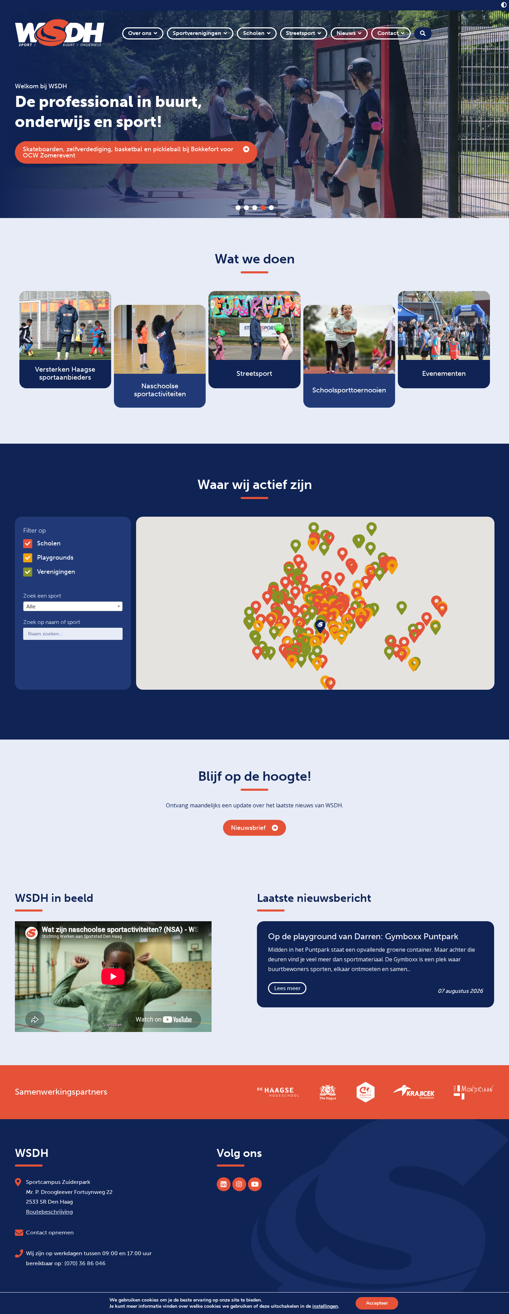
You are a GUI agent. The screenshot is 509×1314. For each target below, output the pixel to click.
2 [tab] (246, 207)
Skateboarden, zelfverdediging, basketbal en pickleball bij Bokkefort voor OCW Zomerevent (128, 152)
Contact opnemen (50, 1232)
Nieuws (346, 33)
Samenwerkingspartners (61, 1092)
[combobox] (73, 606)
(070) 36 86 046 (85, 1263)
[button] (341, 610)
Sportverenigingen (197, 33)
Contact (388, 33)
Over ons (139, 33)
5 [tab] (271, 207)
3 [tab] (254, 207)
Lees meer (287, 988)
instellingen (325, 1306)
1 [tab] (237, 207)
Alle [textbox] (31, 606)
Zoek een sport (42, 596)
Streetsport (300, 33)
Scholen (254, 33)
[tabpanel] (254, 114)
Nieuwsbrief (248, 828)
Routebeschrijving (49, 1211)
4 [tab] (262, 207)
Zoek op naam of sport (51, 622)
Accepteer (377, 1303)
